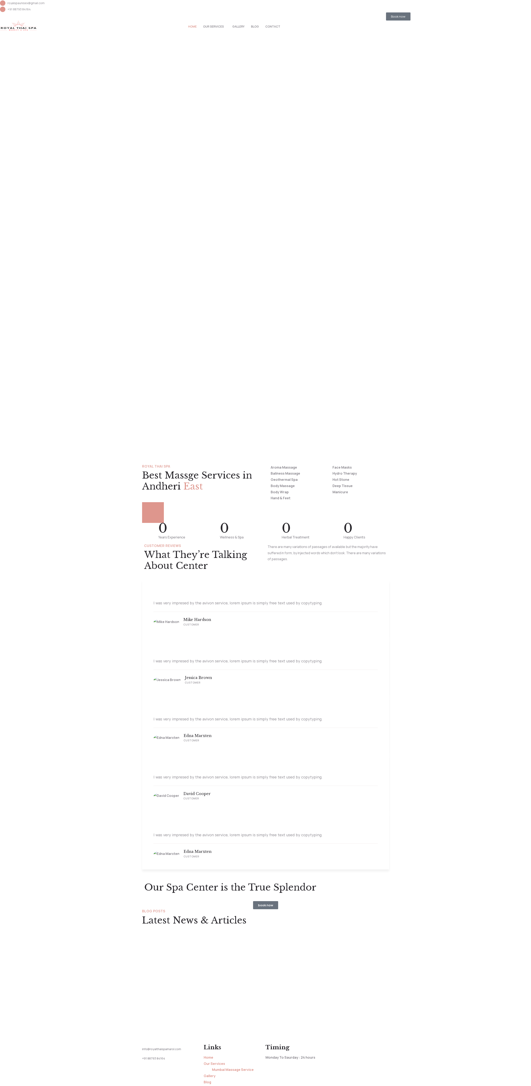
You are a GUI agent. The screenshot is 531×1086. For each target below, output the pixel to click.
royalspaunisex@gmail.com (26, 3)
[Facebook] (271, 5)
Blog (255, 26)
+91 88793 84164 (19, 9)
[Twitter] (292, 5)
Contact (272, 26)
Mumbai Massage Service (233, 1069)
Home (192, 26)
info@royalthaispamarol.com (161, 1049)
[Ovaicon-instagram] (281, 5)
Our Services (213, 26)
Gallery (238, 26)
